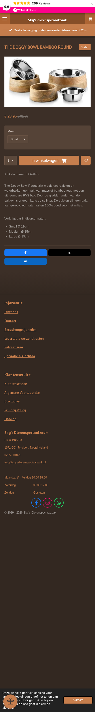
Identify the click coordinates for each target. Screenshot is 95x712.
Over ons (11, 312)
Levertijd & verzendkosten (24, 338)
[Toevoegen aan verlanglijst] (86, 160)
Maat (11, 131)
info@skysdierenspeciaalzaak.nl (25, 462)
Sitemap (10, 419)
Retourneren (13, 347)
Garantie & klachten (19, 356)
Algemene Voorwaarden (22, 392)
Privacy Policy (15, 410)
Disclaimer (12, 401)
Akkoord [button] (78, 700)
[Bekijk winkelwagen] (90, 18)
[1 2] (10, 160)
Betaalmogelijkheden (20, 330)
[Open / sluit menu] (5, 18)
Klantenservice (15, 384)
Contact (10, 321)
